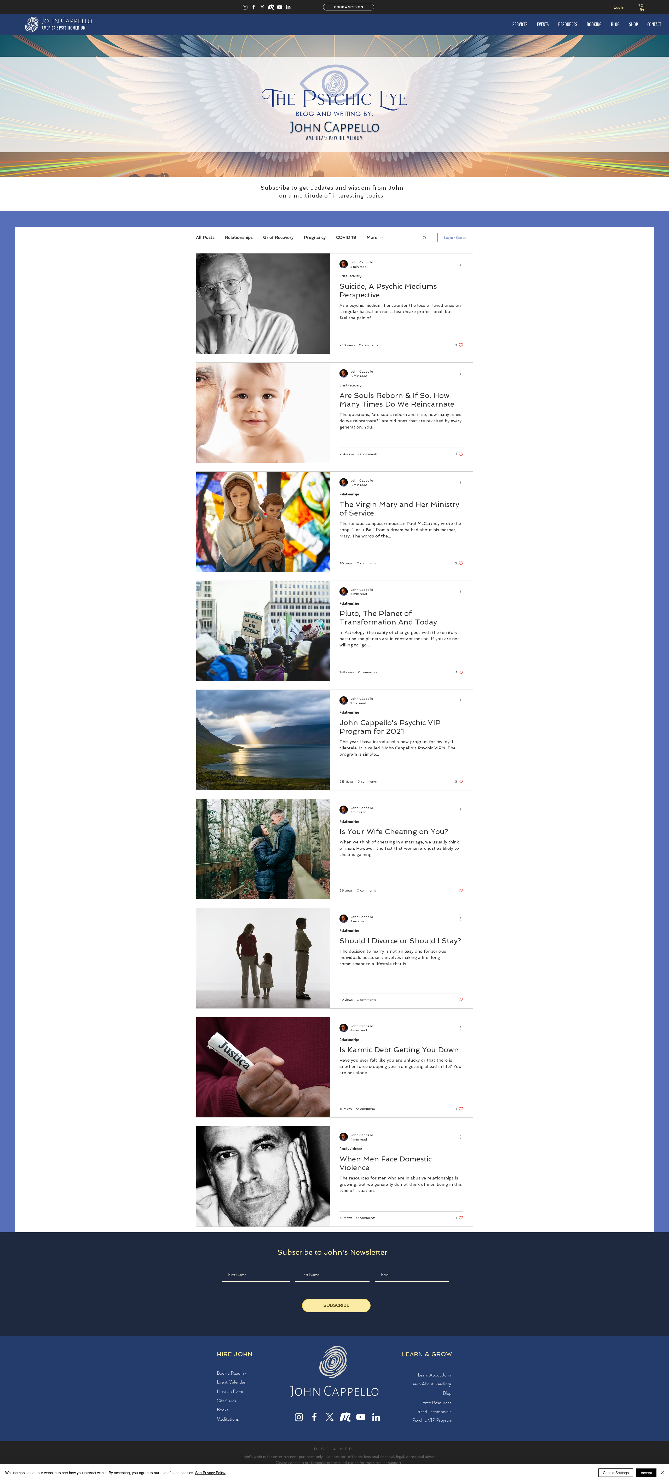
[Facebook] (254, 7)
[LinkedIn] (288, 7)
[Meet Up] (271, 7)
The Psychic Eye (334, 99)
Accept (646, 1472)
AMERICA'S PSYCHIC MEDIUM (334, 138)
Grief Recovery (278, 237)
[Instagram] (245, 7)
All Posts (205, 237)
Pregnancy (315, 237)
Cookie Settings (616, 1472)
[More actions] (462, 264)
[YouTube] (279, 7)
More (372, 237)
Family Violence (350, 1148)
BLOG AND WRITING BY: (335, 113)
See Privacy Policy (210, 1472)
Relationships (239, 237)
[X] (262, 7)
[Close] (663, 1472)
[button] (642, 7)
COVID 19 (346, 237)
